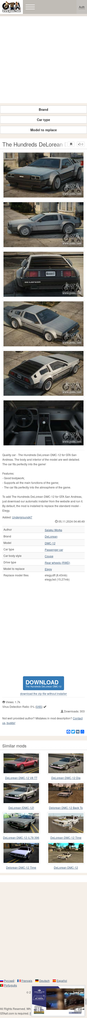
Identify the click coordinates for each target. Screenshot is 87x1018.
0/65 (39, 706)
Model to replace (43, 130)
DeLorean (51, 536)
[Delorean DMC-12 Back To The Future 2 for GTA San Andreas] (66, 793)
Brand (43, 109)
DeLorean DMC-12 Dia (66, 778)
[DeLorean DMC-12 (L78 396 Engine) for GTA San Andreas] (21, 823)
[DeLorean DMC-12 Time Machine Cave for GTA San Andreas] (66, 823)
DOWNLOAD (43, 683)
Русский (9, 981)
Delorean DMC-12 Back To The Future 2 (66, 808)
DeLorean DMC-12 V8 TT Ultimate (21, 778)
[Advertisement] (43, 59)
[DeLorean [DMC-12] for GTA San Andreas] (21, 793)
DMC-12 (50, 543)
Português (10, 985)
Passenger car (54, 550)
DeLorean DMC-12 (66, 867)
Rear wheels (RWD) (57, 563)
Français (26, 981)
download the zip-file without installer (43, 694)
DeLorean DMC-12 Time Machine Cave (65, 838)
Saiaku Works (53, 530)
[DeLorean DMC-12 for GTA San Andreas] (66, 853)
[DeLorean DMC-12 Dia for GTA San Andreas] (66, 763)
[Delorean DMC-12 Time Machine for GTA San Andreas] (21, 853)
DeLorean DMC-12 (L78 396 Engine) (21, 838)
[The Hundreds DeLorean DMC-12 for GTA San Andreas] (43, 175)
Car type (43, 119)
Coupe (49, 556)
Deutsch (44, 981)
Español (62, 981)
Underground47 (22, 517)
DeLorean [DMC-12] (21, 808)
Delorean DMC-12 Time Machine (21, 867)
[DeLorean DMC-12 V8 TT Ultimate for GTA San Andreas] (21, 763)
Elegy (48, 569)
